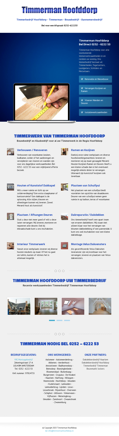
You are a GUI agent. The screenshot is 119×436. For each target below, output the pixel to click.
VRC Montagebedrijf (23, 359)
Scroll (114, 431)
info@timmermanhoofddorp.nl (60, 431)
